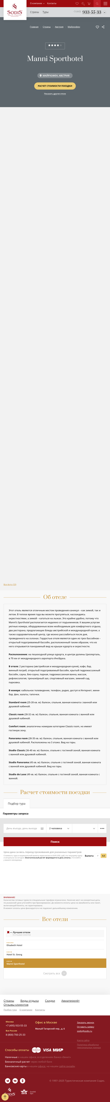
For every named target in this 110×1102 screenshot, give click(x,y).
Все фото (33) (10, 584)
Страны (47, 26)
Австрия (59, 26)
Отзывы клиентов (16, 1005)
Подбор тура (10, 1009)
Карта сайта (83, 1040)
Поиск (55, 842)
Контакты (40, 1009)
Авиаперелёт (70, 1001)
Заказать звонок (85, 1022)
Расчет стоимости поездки (55, 86)
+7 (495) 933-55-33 (16, 1025)
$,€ (103, 855)
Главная (34, 26)
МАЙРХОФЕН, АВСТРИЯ (56, 75)
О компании (36, 3)
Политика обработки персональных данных (89, 1046)
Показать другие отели (55, 93)
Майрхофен (74, 26)
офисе (41, 1066)
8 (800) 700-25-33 (15, 1034)
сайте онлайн (67, 1066)
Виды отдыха (29, 1001)
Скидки (50, 1001)
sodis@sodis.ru (84, 1031)
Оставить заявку (85, 1026)
